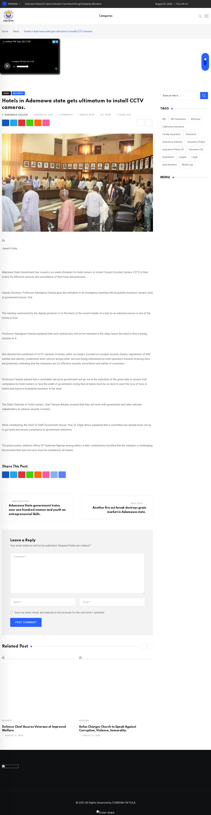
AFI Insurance (178, 119)
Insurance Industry (172, 141)
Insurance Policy (196, 141)
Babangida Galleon (16, 115)
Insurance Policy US (173, 149)
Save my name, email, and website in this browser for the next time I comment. (59, 612)
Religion (84, 720)
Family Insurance (171, 134)
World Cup (187, 164)
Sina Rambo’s (169, 164)
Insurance (191, 134)
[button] (144, 646)
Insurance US (196, 149)
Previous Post (20, 501)
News (16, 31)
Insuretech (168, 157)
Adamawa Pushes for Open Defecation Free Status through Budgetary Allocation (63, 4)
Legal (194, 157)
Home (5, 31)
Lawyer (183, 157)
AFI (164, 119)
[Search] (200, 16)
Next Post (137, 503)
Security (7, 720)
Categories (105, 16)
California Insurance (173, 126)
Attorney (195, 119)
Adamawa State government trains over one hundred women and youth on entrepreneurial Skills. (37, 510)
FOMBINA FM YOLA (123, 802)
